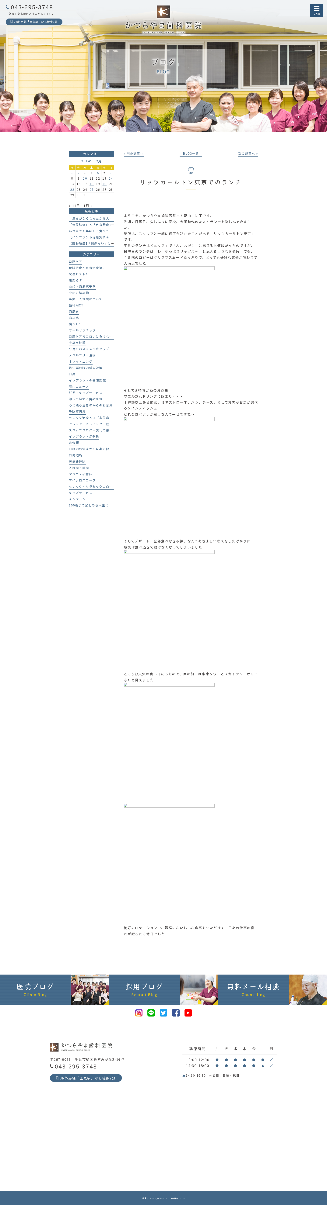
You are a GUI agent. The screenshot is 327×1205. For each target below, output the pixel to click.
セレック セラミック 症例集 (92, 424)
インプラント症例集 (84, 436)
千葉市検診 (77, 342)
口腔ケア (75, 261)
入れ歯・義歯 (79, 468)
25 (92, 189)
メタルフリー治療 (82, 355)
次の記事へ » (248, 153)
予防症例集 (77, 411)
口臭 (72, 374)
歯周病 (74, 318)
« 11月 (74, 205)
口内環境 (75, 455)
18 (92, 184)
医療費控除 (77, 461)
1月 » (88, 205)
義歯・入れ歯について (86, 299)
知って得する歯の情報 (85, 399)
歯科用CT (76, 305)
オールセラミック (82, 330)
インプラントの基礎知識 (87, 380)
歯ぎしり (75, 324)
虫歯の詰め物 (79, 293)
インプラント (79, 499)
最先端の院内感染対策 (86, 368)
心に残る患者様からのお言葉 (91, 405)
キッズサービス (81, 493)
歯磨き (74, 311)
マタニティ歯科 (80, 474)
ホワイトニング (81, 361)
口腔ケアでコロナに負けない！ (92, 336)
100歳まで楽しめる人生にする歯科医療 (99, 505)
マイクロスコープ (82, 480)
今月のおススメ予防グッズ (89, 349)
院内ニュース (79, 386)
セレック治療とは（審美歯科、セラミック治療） (106, 418)
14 (111, 178)
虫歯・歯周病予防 (82, 286)
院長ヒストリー (81, 274)
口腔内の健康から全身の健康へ (92, 449)
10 (85, 178)
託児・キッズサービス (86, 393)
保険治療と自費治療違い (87, 268)
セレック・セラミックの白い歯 (92, 486)
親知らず (75, 280)
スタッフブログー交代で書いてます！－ (99, 430)
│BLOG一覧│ (191, 153)
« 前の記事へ (134, 153)
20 (104, 184)
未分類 (74, 442)
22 (72, 189)
